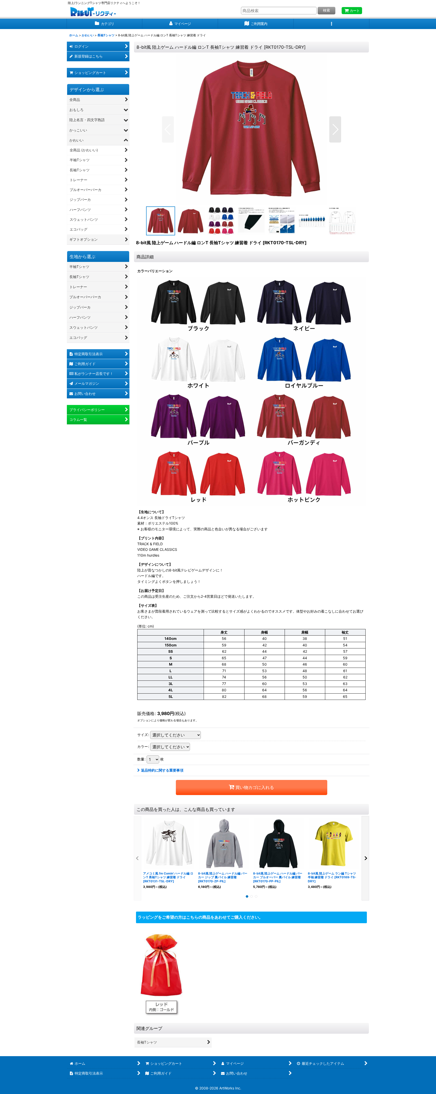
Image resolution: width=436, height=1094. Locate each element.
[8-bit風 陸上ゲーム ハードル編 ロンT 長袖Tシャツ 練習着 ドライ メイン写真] (251, 129)
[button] (331, 24)
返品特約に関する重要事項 (162, 770)
